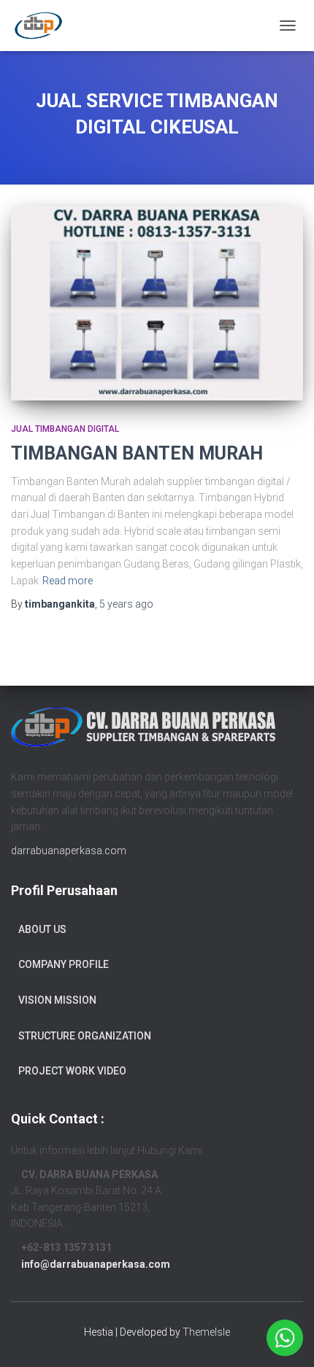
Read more (67, 580)
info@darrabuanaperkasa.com (95, 1264)
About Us (42, 929)
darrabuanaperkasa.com (68, 850)
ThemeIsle (206, 1332)
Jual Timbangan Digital (65, 429)
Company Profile (63, 964)
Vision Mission (57, 1000)
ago (126, 604)
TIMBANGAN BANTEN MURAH (137, 453)
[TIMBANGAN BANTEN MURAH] (157, 303)
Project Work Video (72, 1071)
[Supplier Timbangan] (44, 25)
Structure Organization (84, 1036)
